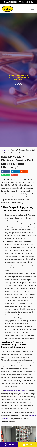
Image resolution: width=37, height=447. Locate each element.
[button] (32, 8)
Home (3, 150)
